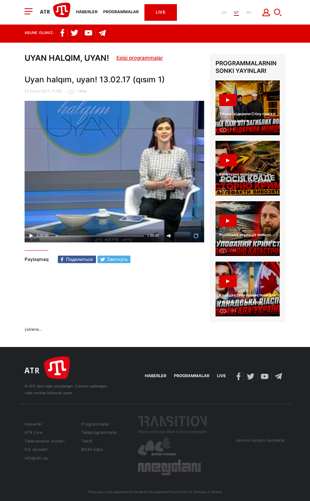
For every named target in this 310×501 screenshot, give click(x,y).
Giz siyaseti (36, 450)
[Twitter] (114, 259)
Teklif (86, 441)
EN (248, 12)
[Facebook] (77, 259)
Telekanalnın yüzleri (44, 441)
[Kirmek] (266, 12)
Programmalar (121, 12)
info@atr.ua (36, 458)
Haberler (87, 12)
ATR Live (33, 433)
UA (224, 12)
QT (236, 12)
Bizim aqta (91, 450)
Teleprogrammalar (99, 433)
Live (161, 12)
